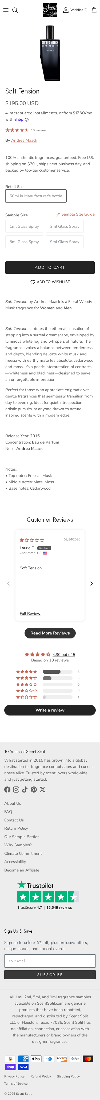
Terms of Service (15, 1083)
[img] (32, 540)
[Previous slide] (8, 583)
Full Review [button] (30, 613)
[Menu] (6, 10)
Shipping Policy (68, 1076)
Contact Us (14, 820)
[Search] (17, 10)
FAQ (8, 811)
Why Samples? (18, 845)
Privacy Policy (14, 1076)
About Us (12, 803)
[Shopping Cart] (94, 10)
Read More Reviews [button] (50, 633)
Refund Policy (41, 1076)
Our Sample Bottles (21, 836)
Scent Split (23, 1094)
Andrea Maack (24, 140)
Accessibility (15, 861)
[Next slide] (91, 583)
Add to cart (50, 267)
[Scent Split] (50, 10)
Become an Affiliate (21, 870)
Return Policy (16, 828)
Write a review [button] (50, 710)
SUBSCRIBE (50, 974)
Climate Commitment (23, 853)
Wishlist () (78, 10)
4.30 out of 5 (64, 654)
